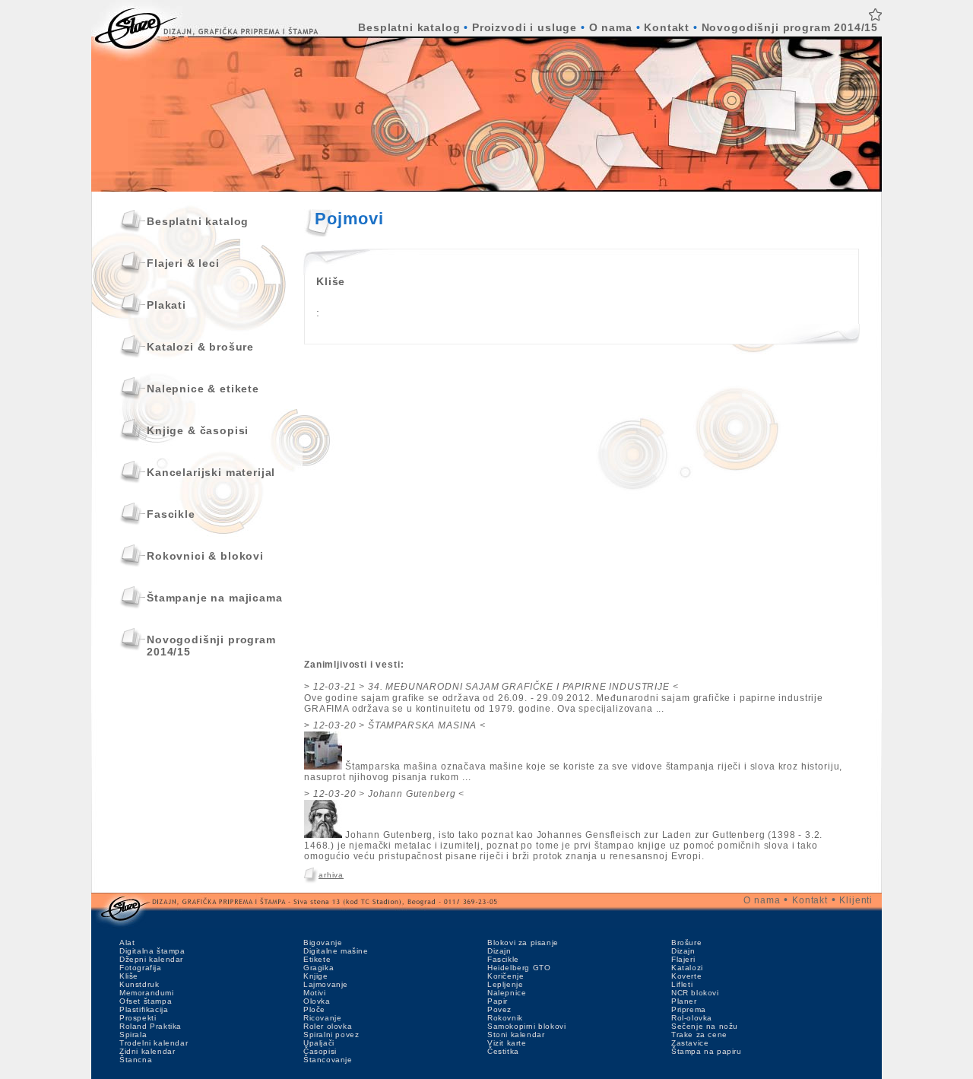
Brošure (686, 942)
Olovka (317, 1001)
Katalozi (687, 967)
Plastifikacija (143, 1009)
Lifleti (682, 984)
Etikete (317, 959)
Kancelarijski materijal (211, 472)
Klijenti (856, 900)
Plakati (166, 305)
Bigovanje (322, 942)
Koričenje (505, 976)
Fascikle (171, 514)
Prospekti (137, 1018)
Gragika (318, 967)
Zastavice (689, 1043)
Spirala (133, 1034)
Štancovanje (328, 1059)
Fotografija (140, 967)
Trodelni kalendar (153, 1043)
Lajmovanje (325, 984)
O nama (610, 27)
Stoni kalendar (515, 1034)
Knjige (315, 976)
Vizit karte (507, 1043)
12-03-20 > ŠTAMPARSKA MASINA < (399, 725)
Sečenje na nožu (704, 1026)
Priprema (688, 1009)
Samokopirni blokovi (526, 1026)
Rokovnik (505, 1018)
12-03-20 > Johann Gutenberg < (388, 794)
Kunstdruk (139, 984)
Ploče (314, 1009)
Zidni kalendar (147, 1051)
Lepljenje (505, 984)
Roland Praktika (150, 1026)
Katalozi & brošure (200, 347)
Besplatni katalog (409, 27)
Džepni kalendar (151, 959)
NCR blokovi (695, 993)
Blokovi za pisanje (523, 942)
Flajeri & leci (183, 263)
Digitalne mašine (336, 951)
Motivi (314, 993)
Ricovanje (322, 1018)
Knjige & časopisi (198, 430)
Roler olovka (327, 1026)
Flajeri (683, 959)
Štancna (135, 1059)
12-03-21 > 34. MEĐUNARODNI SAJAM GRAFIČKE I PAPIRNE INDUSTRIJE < (496, 686)
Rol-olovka (691, 1018)
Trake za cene (699, 1034)
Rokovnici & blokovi (205, 556)
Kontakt (666, 27)
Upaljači (318, 1043)
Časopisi (320, 1051)
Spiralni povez (331, 1034)
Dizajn (499, 951)
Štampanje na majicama (215, 598)
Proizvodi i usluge (524, 27)
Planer (684, 1001)
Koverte (686, 976)
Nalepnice (506, 993)
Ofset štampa (145, 1001)
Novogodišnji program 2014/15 (790, 27)
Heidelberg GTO (518, 967)
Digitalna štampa (152, 951)
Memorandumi (146, 993)
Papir (497, 1001)
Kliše (128, 976)
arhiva (331, 875)
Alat (127, 942)
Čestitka (503, 1051)
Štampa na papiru (706, 1051)
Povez (499, 1009)
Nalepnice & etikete (203, 388)
